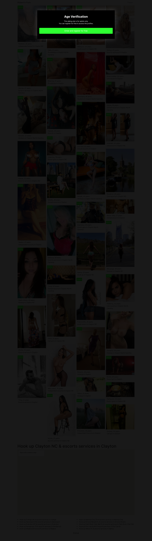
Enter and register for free (76, 31)
